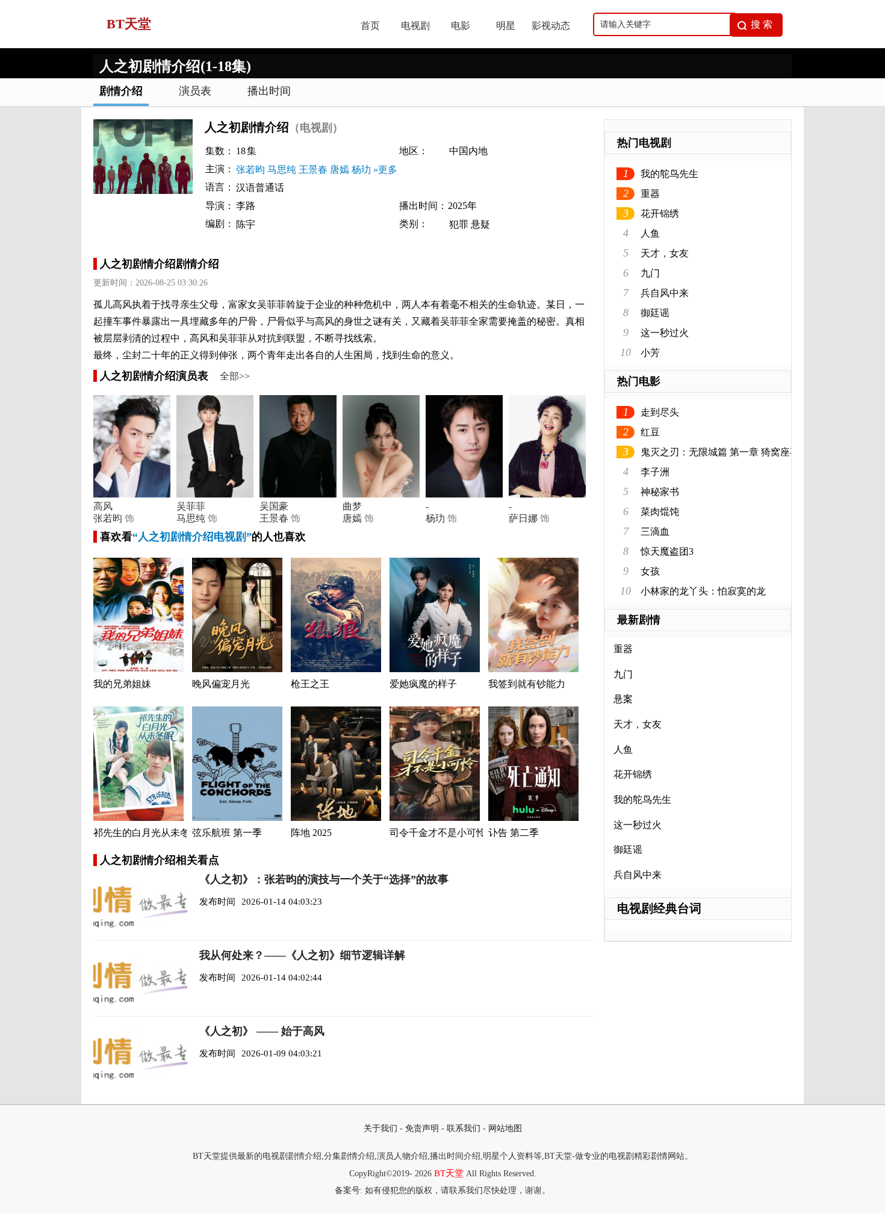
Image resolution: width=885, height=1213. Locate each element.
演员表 (195, 91)
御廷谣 (655, 313)
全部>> (235, 376)
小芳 (650, 353)
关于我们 (380, 1128)
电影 (460, 25)
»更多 (385, 169)
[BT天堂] (214, 45)
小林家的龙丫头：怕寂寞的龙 (703, 591)
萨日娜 (523, 518)
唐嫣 (339, 169)
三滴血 (655, 531)
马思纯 (281, 169)
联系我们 (463, 1128)
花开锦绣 (660, 213)
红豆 (650, 432)
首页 (370, 25)
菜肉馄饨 (660, 512)
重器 (650, 194)
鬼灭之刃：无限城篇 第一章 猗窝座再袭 (725, 452)
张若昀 (250, 169)
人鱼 (650, 233)
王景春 (313, 169)
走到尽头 (660, 412)
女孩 (650, 571)
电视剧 (415, 25)
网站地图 (505, 1128)
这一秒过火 (665, 333)
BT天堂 (449, 1173)
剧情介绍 (121, 91)
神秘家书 (660, 492)
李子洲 (655, 472)
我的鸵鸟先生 (669, 174)
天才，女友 (665, 253)
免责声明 (422, 1128)
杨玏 (361, 169)
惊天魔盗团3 (667, 551)
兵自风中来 (665, 293)
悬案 (623, 699)
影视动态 (551, 25)
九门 (650, 273)
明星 (505, 25)
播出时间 (269, 91)
